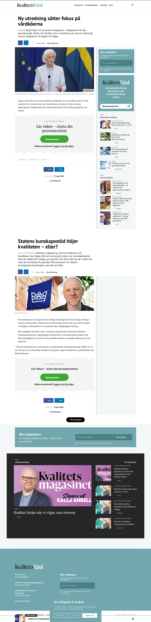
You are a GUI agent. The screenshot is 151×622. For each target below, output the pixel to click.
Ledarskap (103, 5)
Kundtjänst (49, 615)
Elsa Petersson (52, 272)
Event (111, 5)
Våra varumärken (38, 615)
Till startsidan (75, 420)
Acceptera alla (89, 615)
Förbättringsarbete (91, 5)
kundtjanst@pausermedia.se (34, 583)
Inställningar (61, 615)
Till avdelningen (130, 462)
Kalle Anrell (19, 593)
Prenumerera (78, 5)
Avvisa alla (75, 615)
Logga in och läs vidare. (64, 146)
